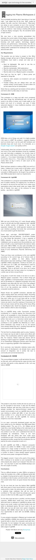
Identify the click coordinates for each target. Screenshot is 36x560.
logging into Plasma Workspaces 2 (20, 14)
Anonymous (26, 530)
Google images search (8, 146)
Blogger (24, 559)
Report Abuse (29, 559)
